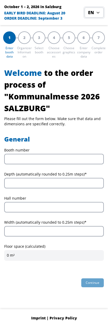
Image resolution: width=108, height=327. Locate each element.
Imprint (38, 317)
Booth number (17, 150)
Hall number (15, 198)
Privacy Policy (63, 317)
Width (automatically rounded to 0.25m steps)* (45, 222)
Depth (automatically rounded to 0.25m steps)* (45, 174)
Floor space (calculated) (24, 246)
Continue (92, 282)
